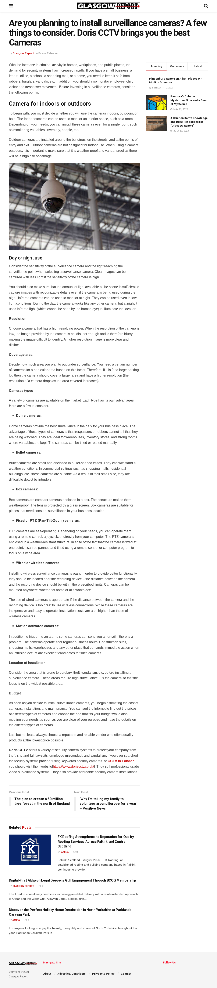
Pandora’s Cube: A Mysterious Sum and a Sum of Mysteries (188, 100)
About (47, 973)
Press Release (48, 53)
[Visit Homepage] (108, 6)
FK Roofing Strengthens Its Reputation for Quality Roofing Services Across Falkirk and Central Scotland (96, 841)
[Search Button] (206, 6)
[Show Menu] (11, 6)
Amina (65, 852)
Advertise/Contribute (71, 973)
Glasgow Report (23, 53)
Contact (126, 973)
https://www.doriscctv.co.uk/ (73, 766)
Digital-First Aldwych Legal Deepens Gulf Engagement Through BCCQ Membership (72, 880)
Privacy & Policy (103, 973)
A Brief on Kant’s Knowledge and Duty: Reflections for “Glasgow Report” (189, 121)
